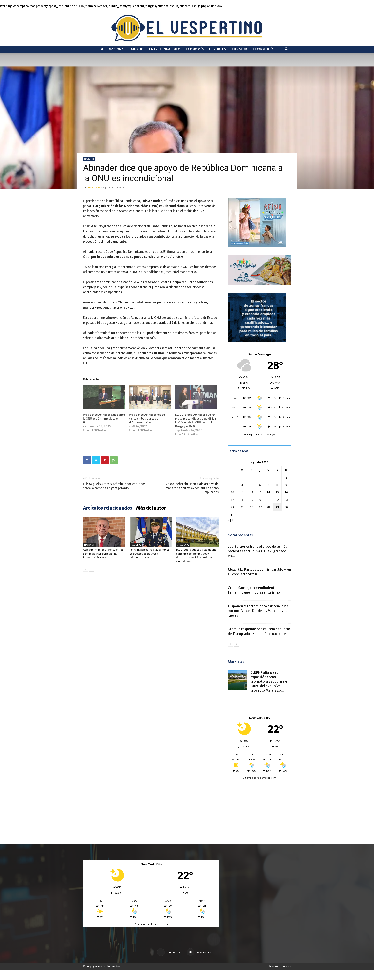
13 (260, 492)
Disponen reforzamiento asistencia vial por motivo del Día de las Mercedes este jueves (259, 611)
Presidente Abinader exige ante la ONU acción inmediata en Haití (104, 418)
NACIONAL (117, 49)
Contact (286, 966)
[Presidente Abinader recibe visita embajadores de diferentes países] (150, 397)
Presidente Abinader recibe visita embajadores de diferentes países (147, 418)
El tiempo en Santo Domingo (259, 434)
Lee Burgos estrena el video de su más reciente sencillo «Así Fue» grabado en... (257, 551)
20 (260, 500)
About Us (273, 966)
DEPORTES (217, 49)
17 (232, 500)
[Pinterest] (105, 460)
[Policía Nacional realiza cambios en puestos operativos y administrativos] (151, 532)
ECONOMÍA (195, 49)
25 (241, 507)
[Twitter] (96, 460)
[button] (286, 49)
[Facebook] (87, 460)
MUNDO (137, 49)
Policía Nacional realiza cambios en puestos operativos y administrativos (149, 553)
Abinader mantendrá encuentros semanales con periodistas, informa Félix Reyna (103, 553)
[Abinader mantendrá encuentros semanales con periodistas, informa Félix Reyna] (104, 532)
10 (232, 492)
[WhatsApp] (114, 460)
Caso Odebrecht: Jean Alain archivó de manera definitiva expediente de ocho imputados (192, 488)
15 (277, 492)
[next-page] (91, 569)
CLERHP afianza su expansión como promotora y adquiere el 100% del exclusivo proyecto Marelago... (269, 681)
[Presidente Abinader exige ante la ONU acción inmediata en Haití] (104, 397)
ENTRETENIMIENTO (164, 49)
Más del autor (151, 508)
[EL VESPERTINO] (187, 27)
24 (232, 507)
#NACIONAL (183, 545)
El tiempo (248, 777)
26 (251, 507)
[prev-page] (85, 569)
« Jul (230, 520)
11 (241, 492)
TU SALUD (239, 49)
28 (268, 507)
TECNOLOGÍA (263, 49)
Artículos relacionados (107, 508)
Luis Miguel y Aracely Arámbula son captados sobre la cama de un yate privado (114, 486)
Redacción (94, 187)
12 (251, 492)
